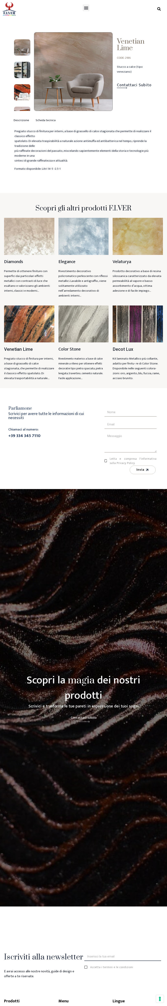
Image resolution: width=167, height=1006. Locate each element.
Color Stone (69, 349)
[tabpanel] (83, 156)
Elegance (66, 262)
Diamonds (13, 262)
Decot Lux (123, 349)
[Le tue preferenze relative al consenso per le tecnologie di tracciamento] (160, 999)
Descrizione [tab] (21, 120)
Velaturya (122, 262)
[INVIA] (159, 959)
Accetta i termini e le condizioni (111, 967)
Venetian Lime (18, 349)
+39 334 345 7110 (24, 435)
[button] (86, 7)
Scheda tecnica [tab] (46, 120)
